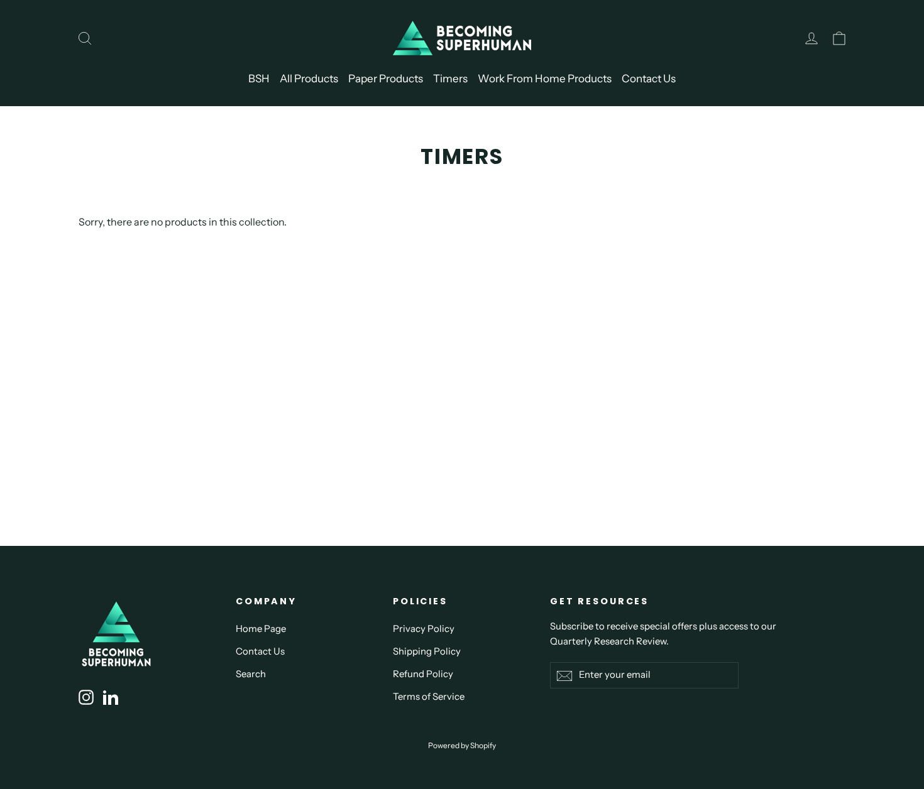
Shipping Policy (427, 651)
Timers (450, 78)
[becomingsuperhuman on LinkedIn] (110, 696)
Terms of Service (429, 696)
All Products (309, 78)
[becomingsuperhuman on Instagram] (86, 696)
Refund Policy (423, 674)
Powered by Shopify (462, 745)
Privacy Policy (423, 628)
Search (251, 674)
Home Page (261, 628)
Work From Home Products (545, 78)
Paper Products (385, 78)
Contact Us (649, 78)
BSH (259, 78)
